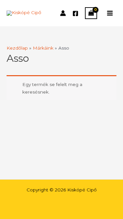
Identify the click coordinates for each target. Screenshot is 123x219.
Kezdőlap (17, 48)
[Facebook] (75, 13)
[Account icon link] (63, 13)
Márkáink (43, 48)
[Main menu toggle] (110, 13)
